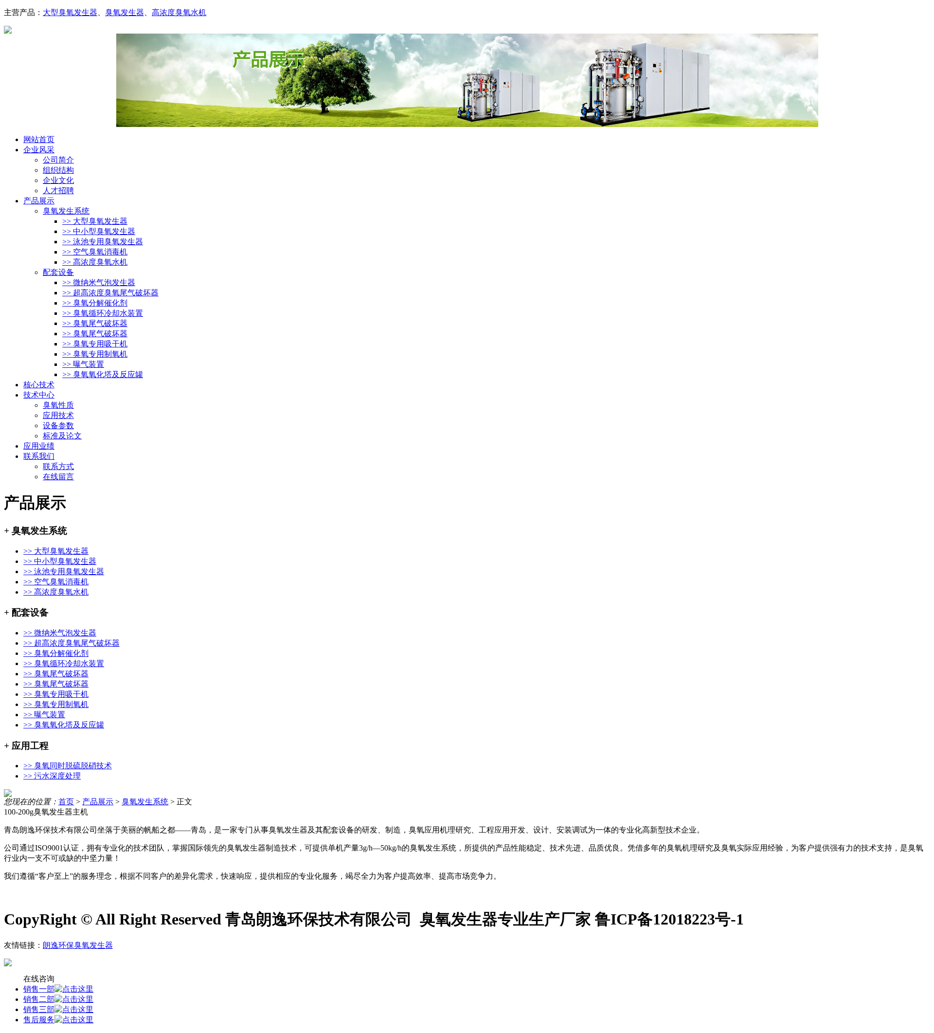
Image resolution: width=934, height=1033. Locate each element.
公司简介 (58, 160)
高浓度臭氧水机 (179, 12)
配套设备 (58, 272)
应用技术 (58, 415)
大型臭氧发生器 (70, 12)
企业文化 (58, 180)
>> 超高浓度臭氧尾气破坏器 (110, 293)
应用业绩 (38, 446)
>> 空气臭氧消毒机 (94, 252)
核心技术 (38, 385)
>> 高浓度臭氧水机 (94, 262)
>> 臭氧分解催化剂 (94, 303)
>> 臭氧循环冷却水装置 (102, 313)
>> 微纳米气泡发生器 (98, 282)
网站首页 (38, 139)
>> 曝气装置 (83, 364)
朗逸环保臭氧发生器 (78, 945)
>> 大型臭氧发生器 (94, 221)
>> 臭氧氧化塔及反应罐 (102, 374)
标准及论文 (62, 436)
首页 (66, 801)
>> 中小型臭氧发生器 (98, 231)
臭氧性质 (58, 405)
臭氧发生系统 (66, 211)
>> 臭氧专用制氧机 (94, 354)
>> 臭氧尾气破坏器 (94, 323)
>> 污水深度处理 (52, 776)
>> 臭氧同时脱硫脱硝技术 (67, 765)
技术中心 (38, 395)
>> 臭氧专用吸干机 (94, 344)
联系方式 (58, 466)
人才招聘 (58, 190)
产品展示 (38, 201)
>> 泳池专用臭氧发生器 (102, 241)
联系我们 (38, 456)
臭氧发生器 (124, 12)
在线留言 (58, 476)
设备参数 (58, 425)
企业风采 (38, 149)
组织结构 (58, 170)
